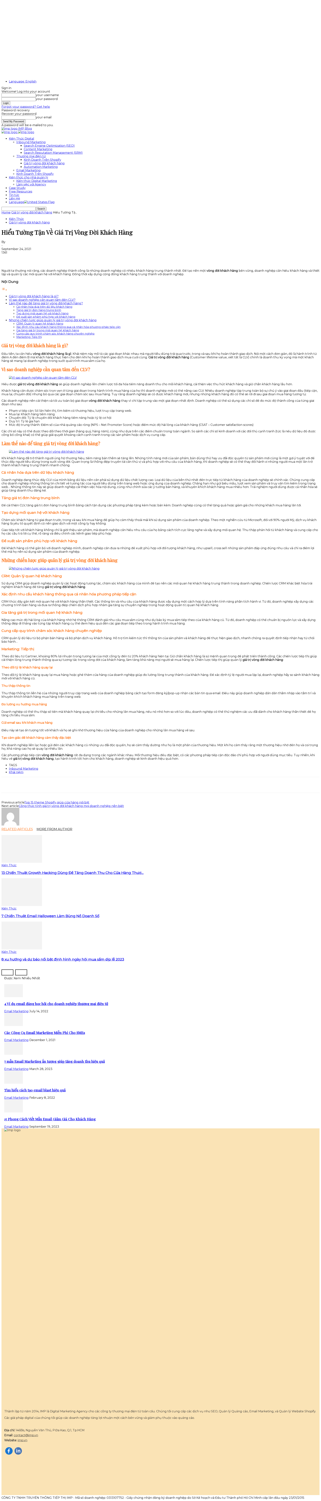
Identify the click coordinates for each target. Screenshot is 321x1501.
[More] (74, 258)
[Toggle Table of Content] (4, 290)
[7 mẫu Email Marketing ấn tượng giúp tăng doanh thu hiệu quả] (13, 1054)
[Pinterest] (21, 258)
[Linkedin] (34, 258)
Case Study (17, 188)
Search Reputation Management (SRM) (53, 152)
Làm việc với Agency (31, 184)
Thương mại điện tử (31, 156)
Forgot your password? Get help (25, 106)
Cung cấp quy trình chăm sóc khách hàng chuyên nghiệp (55, 333)
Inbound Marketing (31, 142)
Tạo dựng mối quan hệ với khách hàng (42, 313)
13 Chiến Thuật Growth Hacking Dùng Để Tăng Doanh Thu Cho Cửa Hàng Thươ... (72, 873)
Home (6, 212)
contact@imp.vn (26, 1435)
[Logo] (9, 132)
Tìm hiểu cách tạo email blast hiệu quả (35, 1090)
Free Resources (20, 191)
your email (44, 117)
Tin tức (14, 195)
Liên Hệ (14, 198)
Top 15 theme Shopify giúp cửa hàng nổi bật (56, 802)
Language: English (22, 81)
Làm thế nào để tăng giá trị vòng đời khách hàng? (46, 303)
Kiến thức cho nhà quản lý (28, 177)
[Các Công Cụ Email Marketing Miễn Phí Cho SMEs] (13, 1025)
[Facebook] (7, 258)
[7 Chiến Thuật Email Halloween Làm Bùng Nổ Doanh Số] (21, 905)
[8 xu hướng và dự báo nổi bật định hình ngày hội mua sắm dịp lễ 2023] (21, 948)
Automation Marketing (41, 167)
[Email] (48, 258)
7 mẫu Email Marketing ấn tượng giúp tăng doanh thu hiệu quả (54, 1061)
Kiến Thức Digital (21, 138)
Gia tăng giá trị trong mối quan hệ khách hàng (47, 330)
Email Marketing (28, 170)
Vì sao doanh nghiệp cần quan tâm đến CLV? (42, 300)
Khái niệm (16, 772)
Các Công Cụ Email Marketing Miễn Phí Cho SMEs (44, 1032)
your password (47, 99)
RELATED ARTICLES (17, 829)
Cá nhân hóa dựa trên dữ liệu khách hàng (44, 306)
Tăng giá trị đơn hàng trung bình (38, 310)
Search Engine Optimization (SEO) (49, 145)
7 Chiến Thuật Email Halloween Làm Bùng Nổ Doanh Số (50, 916)
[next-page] (21, 972)
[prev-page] (7, 972)
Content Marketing (38, 149)
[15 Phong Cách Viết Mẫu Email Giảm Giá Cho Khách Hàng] (13, 1111)
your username (47, 95)
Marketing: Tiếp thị (29, 337)
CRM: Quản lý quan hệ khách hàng (39, 323)
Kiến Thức (16, 219)
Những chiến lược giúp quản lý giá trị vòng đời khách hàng (53, 320)
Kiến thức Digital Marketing (36, 181)
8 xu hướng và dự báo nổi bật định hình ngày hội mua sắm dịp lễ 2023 (62, 959)
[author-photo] (10, 824)
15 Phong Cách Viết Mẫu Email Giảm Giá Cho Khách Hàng (50, 1119)
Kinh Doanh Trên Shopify (42, 160)
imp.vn (22, 1440)
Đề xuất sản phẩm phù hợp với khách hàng (45, 316)
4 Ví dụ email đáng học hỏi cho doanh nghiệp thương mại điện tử (56, 1003)
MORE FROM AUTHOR (54, 829)
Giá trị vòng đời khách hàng (44, 163)
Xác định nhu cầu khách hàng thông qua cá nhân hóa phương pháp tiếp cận (68, 327)
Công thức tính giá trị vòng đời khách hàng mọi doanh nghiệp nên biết (71, 806)
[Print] (61, 258)
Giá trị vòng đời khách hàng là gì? (34, 296)
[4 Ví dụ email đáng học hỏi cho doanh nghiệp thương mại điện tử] (13, 996)
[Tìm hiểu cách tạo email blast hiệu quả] (13, 1082)
